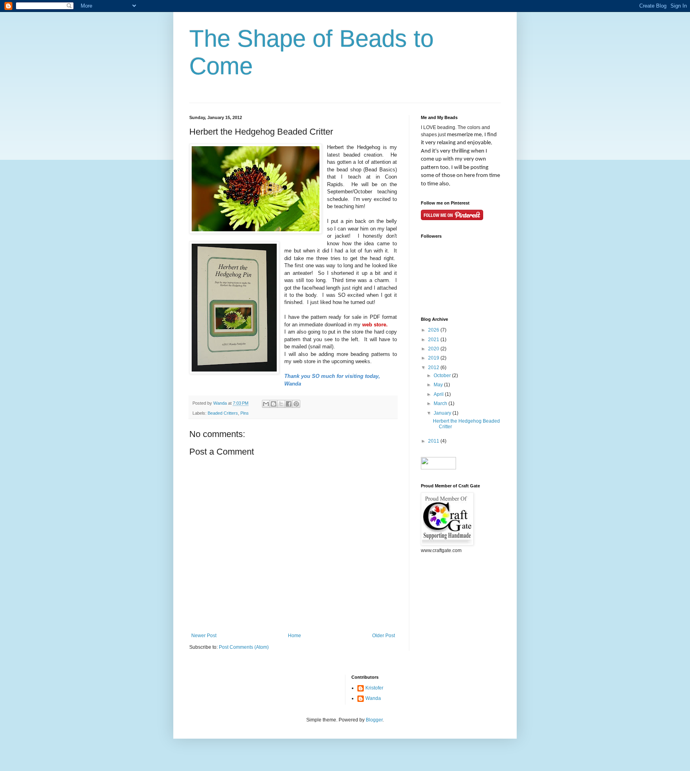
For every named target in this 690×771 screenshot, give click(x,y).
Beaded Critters (223, 413)
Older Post (383, 635)
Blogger (374, 720)
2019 (434, 358)
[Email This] (266, 404)
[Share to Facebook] (289, 404)
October (443, 375)
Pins (244, 413)
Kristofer (374, 688)
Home (294, 635)
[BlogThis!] (274, 404)
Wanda (373, 698)
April (439, 394)
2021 (434, 339)
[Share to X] (281, 404)
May (439, 384)
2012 (434, 367)
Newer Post (203, 635)
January (443, 413)
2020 (434, 349)
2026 (434, 330)
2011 (434, 441)
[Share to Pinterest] (296, 404)
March (441, 403)
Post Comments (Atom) (244, 647)
